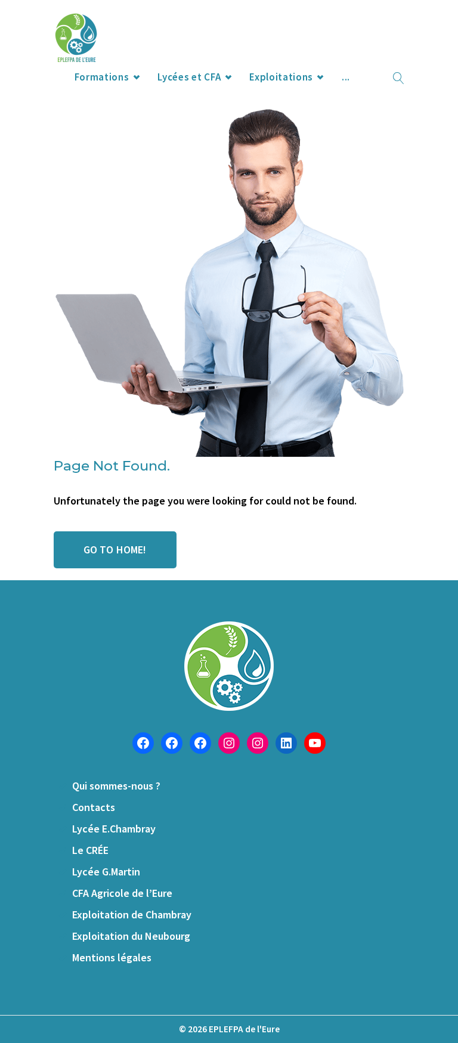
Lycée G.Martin (106, 871)
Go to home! (115, 549)
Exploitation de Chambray (131, 914)
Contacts (93, 807)
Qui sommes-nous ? (116, 786)
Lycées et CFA (189, 76)
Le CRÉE (90, 850)
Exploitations (281, 76)
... (346, 76)
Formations (102, 76)
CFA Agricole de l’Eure (122, 893)
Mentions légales (111, 957)
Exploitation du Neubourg (131, 936)
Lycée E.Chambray (114, 828)
